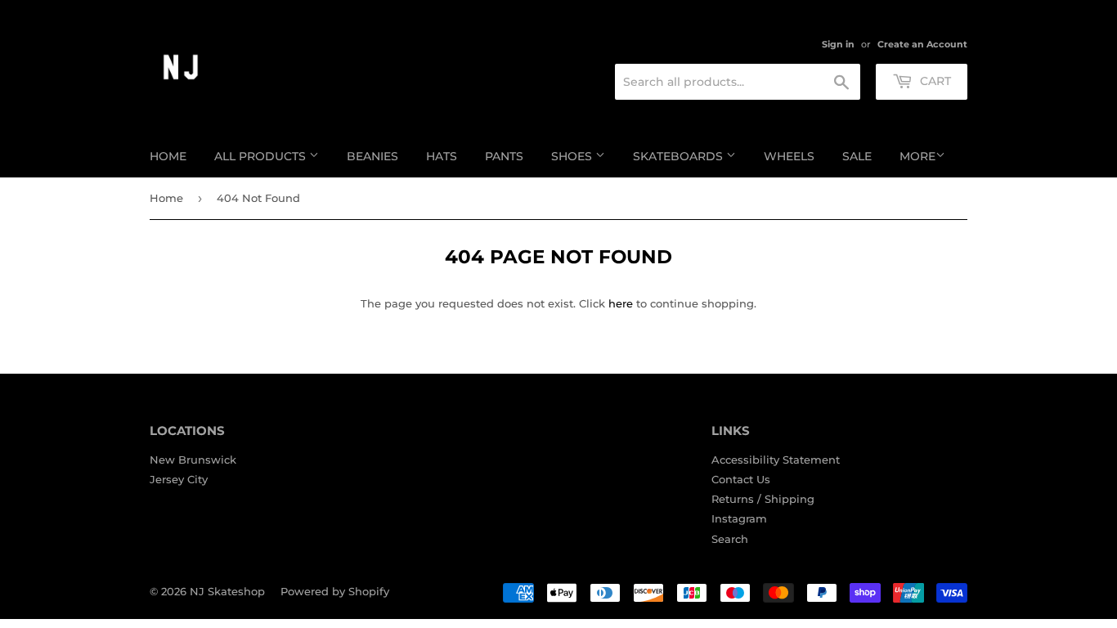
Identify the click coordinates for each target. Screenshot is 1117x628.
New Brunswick (193, 459)
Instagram (739, 518)
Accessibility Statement (775, 459)
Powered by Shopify (334, 591)
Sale (857, 156)
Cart (934, 81)
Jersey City (179, 479)
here (620, 303)
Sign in (838, 44)
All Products (261, 156)
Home (168, 156)
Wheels (789, 156)
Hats (441, 156)
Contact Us (740, 479)
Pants (504, 156)
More (917, 156)
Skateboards (679, 156)
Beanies (372, 156)
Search (729, 538)
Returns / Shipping (762, 498)
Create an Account (922, 44)
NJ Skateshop (227, 591)
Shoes (573, 156)
